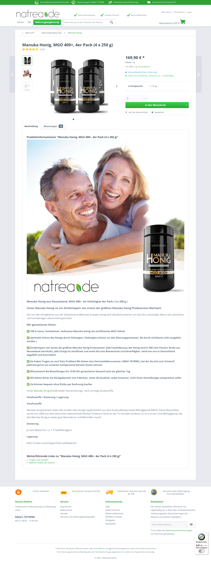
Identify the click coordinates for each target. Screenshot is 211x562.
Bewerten (159, 112)
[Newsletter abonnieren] (191, 524)
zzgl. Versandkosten (142, 66)
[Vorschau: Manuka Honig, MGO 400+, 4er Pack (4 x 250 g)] (27, 60)
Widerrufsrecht (113, 510)
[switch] (201, 551)
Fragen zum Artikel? (38, 460)
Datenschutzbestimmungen (179, 530)
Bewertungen (53, 126)
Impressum (65, 506)
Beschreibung (31, 126)
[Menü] (206, 533)
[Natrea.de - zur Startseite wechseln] (38, 13)
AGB (108, 506)
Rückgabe (110, 520)
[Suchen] (111, 22)
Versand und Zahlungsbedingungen (77, 516)
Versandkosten (99, 548)
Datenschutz (66, 510)
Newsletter (111, 523)
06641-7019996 (25, 517)
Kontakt (64, 513)
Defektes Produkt (114, 516)
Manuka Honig (42, 390)
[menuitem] (82, 15)
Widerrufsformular (115, 513)
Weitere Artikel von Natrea (42, 462)
